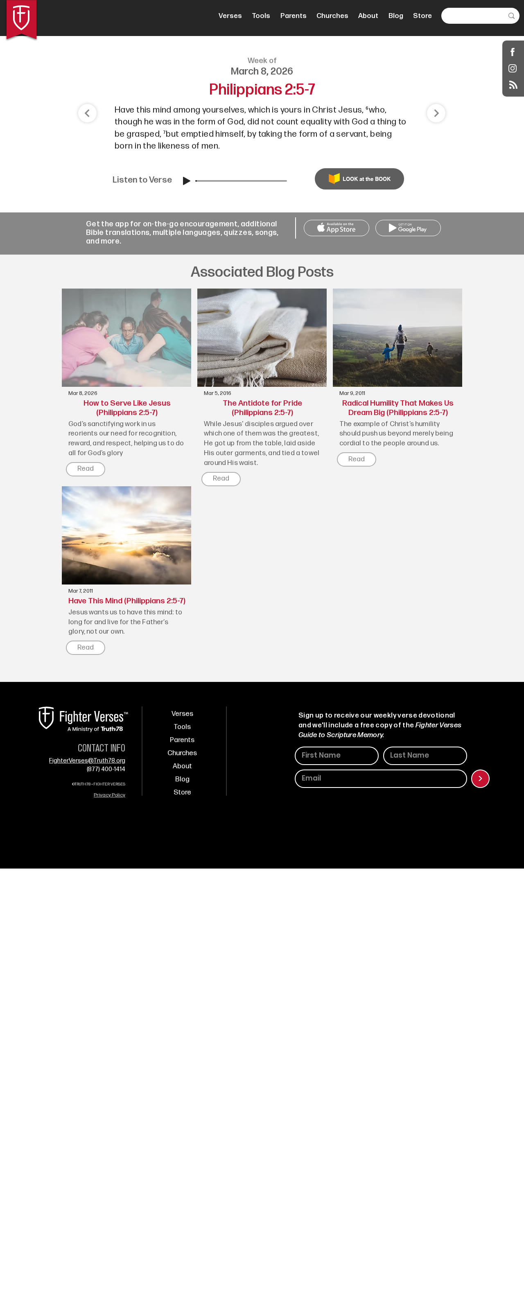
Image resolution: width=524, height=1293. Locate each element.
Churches (182, 753)
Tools (182, 727)
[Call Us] (336, 228)
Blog (182, 779)
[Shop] (513, 52)
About (182, 766)
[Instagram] (513, 68)
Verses (182, 714)
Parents (182, 740)
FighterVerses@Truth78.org (87, 761)
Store (182, 792)
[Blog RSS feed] (513, 85)
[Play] (186, 181)
